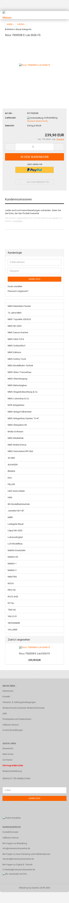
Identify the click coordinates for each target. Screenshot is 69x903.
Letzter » (21, 24)
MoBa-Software (15, 431)
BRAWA (11, 471)
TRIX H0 (12, 610)
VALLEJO (12, 616)
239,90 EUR (34, 660)
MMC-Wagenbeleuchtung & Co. (23, 392)
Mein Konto (8, 754)
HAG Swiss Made (16, 491)
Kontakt (6, 696)
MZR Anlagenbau (16, 405)
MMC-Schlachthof (16, 345)
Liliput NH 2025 (15, 530)
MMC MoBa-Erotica (17, 444)
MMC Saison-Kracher (18, 332)
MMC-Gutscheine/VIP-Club (20, 451)
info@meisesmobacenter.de (16, 848)
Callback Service (11, 724)
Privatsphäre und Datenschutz (17, 719)
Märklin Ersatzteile (16, 550)
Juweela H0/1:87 (16, 510)
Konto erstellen (15, 286)
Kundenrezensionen (18, 199)
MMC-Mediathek (16, 438)
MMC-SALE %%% (16, 339)
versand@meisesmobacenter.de (18, 859)
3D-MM (11, 458)
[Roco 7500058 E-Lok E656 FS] (34, 65)
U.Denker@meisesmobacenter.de (19, 869)
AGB (5, 713)
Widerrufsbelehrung (12, 771)
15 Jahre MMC (15, 313)
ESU (10, 478)
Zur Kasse (7, 760)
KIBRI (10, 517)
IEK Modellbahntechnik (19, 504)
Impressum (8, 691)
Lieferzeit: (10, 117)
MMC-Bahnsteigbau (17, 385)
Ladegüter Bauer (16, 524)
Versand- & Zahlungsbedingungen (19, 702)
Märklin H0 (13, 557)
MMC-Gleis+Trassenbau (19, 372)
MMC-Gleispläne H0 (17, 425)
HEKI (10, 497)
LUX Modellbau (15, 543)
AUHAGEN (13, 464)
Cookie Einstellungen (13, 730)
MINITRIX (12, 576)
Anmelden (17, 221)
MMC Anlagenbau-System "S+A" (23, 418)
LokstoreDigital (15, 537)
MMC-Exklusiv (14, 352)
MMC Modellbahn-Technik (20, 365)
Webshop (23, 887)
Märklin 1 (12, 563)
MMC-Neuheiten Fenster (19, 306)
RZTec (11, 603)
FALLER (11, 484)
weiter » (10, 24)
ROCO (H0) (13, 596)
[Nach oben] (60, 898)
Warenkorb (8, 748)
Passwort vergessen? (18, 291)
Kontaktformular (10, 832)
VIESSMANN (14, 623)
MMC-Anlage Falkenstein (20, 411)
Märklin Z (12, 570)
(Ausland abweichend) (37, 121)
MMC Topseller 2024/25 (19, 319)
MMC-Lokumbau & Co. (18, 398)
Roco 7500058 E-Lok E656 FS (34, 653)
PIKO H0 (11, 590)
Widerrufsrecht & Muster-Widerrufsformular (24, 708)
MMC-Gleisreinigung (17, 378)
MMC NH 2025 (14, 326)
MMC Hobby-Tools (17, 359)
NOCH (11, 583)
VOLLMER (12, 629)
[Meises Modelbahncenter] (6, 15)
